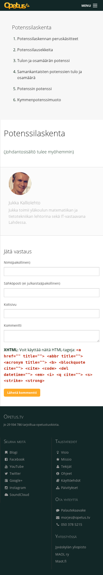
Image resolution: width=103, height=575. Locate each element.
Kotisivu (10, 304)
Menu (86, 5)
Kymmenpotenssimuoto (39, 99)
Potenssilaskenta (32, 27)
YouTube (16, 466)
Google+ (16, 480)
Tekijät (66, 466)
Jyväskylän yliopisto (70, 547)
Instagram (17, 487)
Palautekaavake (73, 510)
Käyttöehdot (70, 480)
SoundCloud (19, 494)
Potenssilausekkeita (35, 49)
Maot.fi (60, 561)
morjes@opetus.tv (75, 517)
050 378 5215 (71, 524)
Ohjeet (66, 473)
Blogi (13, 452)
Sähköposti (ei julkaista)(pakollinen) (32, 283)
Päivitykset (69, 487)
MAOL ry (62, 554)
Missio (65, 459)
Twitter (15, 473)
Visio (64, 452)
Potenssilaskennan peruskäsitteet (47, 38)
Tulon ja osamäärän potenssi (43, 60)
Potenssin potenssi (34, 88)
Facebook (16, 459)
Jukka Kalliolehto (24, 203)
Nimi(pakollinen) (17, 262)
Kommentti (13, 325)
